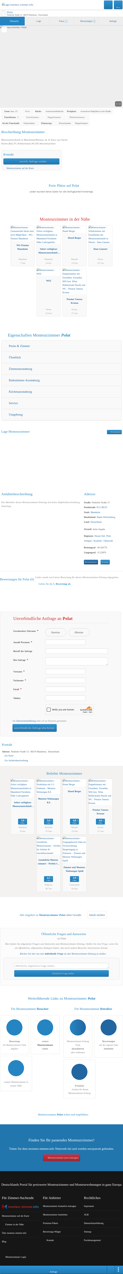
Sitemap (87, 1231)
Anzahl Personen (21, 642)
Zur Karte (8, 755)
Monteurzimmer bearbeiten (55, 1214)
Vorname (18, 671)
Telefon (16, 698)
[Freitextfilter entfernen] (108, 4)
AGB (86, 1214)
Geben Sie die (54, 584)
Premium (116, 222)
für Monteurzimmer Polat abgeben (14, 1045)
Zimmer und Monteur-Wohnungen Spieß (74, 869)
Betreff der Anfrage (22, 651)
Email (16, 689)
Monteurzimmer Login (15, 1257)
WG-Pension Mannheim (22, 247)
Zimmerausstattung (20, 368)
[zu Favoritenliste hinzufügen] (4, 30)
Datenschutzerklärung (26, 721)
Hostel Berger (74, 238)
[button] (61, 66)
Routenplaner (115, 432)
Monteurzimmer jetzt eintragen (62, 1158)
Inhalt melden (97, 915)
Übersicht (13, 21)
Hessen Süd (99, 536)
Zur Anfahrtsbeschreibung (16, 760)
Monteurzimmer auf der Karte (20, 168)
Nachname (18, 680)
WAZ (48, 280)
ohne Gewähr (73, 915)
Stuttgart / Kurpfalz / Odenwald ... (99, 540)
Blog (4, 1241)
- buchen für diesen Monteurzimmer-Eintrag (79, 1089)
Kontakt (105, 562)
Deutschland (96, 522)
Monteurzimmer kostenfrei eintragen (59, 1206)
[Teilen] (111, 1270)
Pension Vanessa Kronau (74, 301)
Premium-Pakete (50, 1223)
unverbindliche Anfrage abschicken (34, 728)
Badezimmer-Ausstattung (24, 380)
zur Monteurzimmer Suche (3, 13)
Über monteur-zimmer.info (14, 1233)
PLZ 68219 (102, 507)
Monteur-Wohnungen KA (48, 800)
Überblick (14, 357)
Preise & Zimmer (19, 346)
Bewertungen (87, 21)
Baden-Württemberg (106, 517)
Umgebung (15, 414)
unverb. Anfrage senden (33, 161)
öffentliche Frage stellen (62, 973)
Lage (38, 21)
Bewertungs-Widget (52, 1231)
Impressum (89, 1206)
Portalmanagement (92, 1240)
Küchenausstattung (20, 391)
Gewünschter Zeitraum (24, 631)
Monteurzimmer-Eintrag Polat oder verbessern (78, 1047)
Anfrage (113, 21)
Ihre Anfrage (19, 660)
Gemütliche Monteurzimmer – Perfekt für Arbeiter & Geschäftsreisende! (48, 862)
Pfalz (108, 536)
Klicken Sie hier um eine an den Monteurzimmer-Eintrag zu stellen (62, 953)
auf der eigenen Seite (108, 1045)
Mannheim (95, 512)
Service (13, 403)
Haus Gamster (100, 249)
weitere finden (45, 1045)
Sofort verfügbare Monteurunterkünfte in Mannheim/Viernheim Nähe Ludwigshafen (48, 251)
